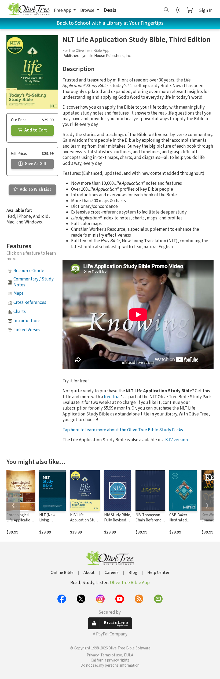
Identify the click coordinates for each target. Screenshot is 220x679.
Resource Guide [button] (28, 271)
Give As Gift (35, 164)
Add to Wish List (35, 189)
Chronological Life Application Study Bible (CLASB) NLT (19, 522)
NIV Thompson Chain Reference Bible (149, 520)
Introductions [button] (27, 321)
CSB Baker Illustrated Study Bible (179, 520)
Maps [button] (18, 293)
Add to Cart (35, 130)
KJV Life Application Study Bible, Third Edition (85, 522)
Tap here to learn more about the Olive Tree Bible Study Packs (123, 430)
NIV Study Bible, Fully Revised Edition (117, 520)
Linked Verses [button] (26, 330)
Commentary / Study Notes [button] (33, 282)
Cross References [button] (29, 302)
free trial (112, 397)
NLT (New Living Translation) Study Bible (49, 522)
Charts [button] (19, 311)
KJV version (176, 440)
